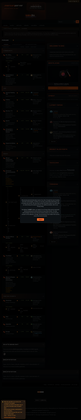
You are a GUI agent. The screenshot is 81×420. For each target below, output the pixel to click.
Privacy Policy (40, 206)
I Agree (40, 219)
